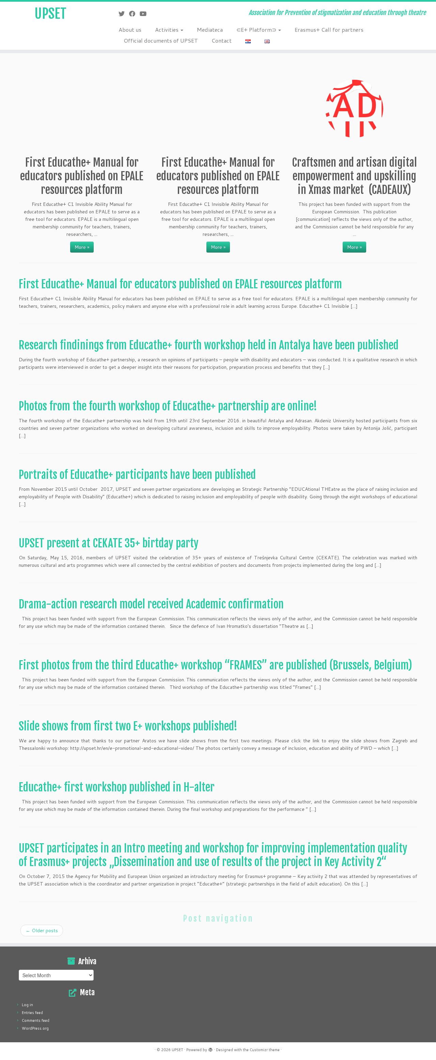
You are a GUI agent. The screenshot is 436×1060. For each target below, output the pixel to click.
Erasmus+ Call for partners (329, 29)
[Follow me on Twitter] (124, 13)
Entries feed (32, 1012)
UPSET (50, 13)
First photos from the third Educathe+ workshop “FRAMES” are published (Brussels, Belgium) (215, 665)
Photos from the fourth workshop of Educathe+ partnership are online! (168, 406)
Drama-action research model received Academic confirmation (151, 604)
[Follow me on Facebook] (134, 13)
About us (130, 29)
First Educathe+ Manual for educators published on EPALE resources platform (180, 284)
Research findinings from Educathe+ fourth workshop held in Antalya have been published (209, 345)
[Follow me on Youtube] (145, 13)
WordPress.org (35, 1028)
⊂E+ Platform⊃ (257, 29)
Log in (27, 1005)
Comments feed (35, 1020)
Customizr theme (265, 1050)
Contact (222, 40)
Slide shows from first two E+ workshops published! (128, 726)
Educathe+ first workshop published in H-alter (117, 787)
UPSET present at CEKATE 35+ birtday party (109, 543)
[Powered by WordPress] (210, 1048)
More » (82, 247)
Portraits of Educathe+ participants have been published (137, 475)
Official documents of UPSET (161, 40)
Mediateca (210, 29)
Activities (167, 29)
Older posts (42, 930)
